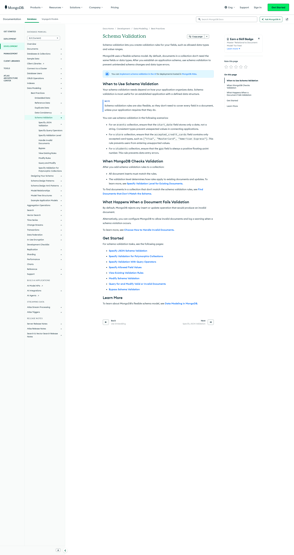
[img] (226, 67)
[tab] (32, 19)
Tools (7, 68)
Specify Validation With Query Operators (132, 261)
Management (11, 53)
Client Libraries (12, 61)
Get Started (278, 7)
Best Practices (158, 28)
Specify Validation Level (50, 135)
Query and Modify (47, 163)
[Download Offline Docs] (58, 550)
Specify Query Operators (50, 130)
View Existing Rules (47, 153)
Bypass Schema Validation (124, 289)
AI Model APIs (33, 285)
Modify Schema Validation (124, 278)
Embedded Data (42, 98)
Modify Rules (45, 158)
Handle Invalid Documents (45, 142)
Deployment (10, 39)
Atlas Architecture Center (11, 78)
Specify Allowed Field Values (125, 267)
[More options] (206, 36)
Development (123, 28)
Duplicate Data (42, 107)
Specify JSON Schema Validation (128, 250)
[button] (230, 7)
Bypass (42, 148)
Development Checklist (38, 244)
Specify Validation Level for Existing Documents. (155, 183)
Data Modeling (141, 28)
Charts (30, 264)
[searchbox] (226, 19)
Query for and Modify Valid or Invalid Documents (137, 283)
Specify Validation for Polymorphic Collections (136, 256)
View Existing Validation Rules (126, 272)
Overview (31, 44)
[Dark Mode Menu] (287, 19)
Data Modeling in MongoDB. (181, 303)
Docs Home (108, 28)
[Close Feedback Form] (259, 38)
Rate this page (231, 61)
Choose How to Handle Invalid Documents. (149, 229)
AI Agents (31, 295)
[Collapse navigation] (65, 550)
